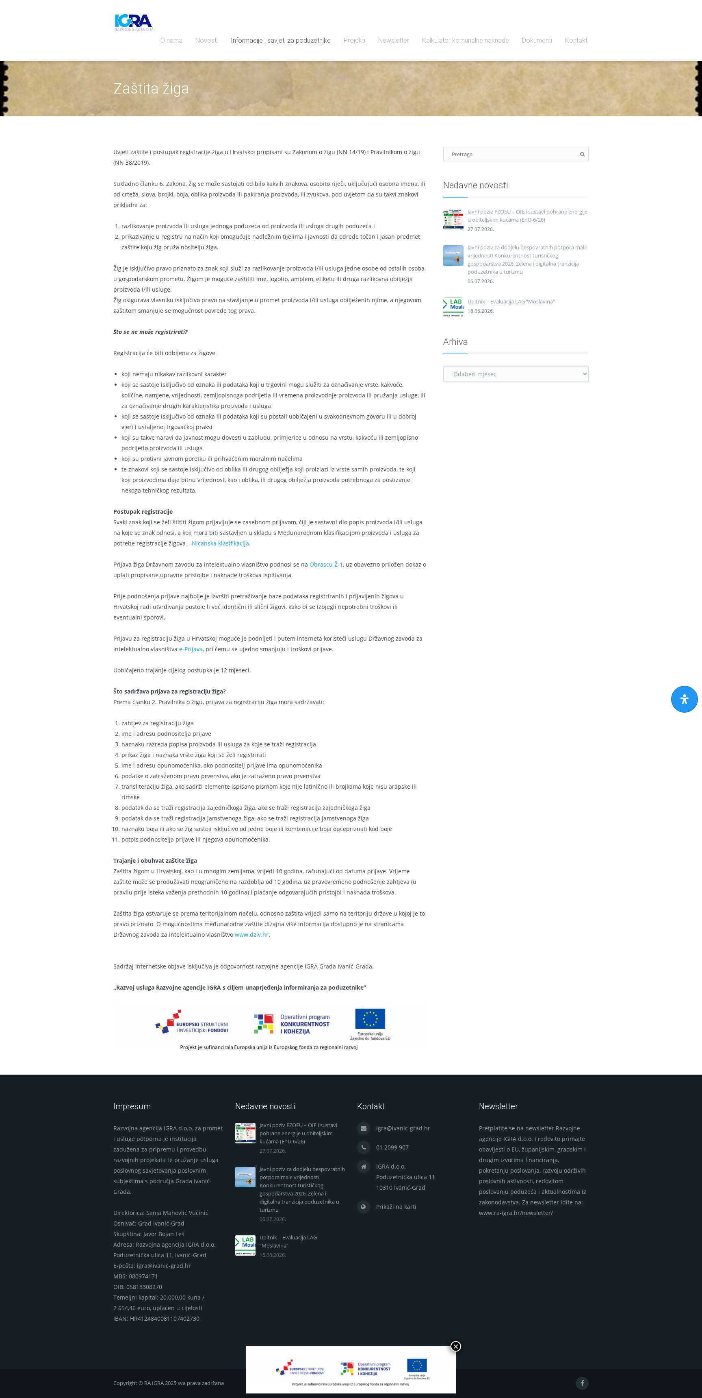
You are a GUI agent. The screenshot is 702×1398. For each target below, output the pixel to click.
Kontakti (577, 40)
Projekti (354, 40)
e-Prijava (191, 649)
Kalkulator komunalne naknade (465, 40)
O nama (171, 40)
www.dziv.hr (252, 934)
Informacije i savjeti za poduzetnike (281, 40)
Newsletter (393, 40)
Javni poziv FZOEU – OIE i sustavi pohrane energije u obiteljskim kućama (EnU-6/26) (527, 215)
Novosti (206, 40)
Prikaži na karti (396, 1206)
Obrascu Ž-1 (326, 564)
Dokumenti (537, 40)
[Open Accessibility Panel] (684, 699)
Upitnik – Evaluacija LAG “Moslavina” (511, 301)
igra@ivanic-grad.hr (403, 1128)
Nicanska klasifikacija (220, 543)
